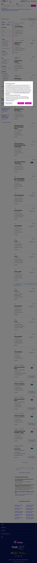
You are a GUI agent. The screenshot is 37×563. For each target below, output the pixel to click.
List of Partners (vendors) (9, 100)
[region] (18, 93)
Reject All (20, 103)
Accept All (28, 103)
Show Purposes (9, 103)
